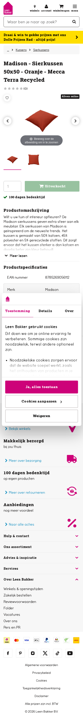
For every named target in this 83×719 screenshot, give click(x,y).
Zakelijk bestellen (17, 595)
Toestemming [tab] (17, 311)
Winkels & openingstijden (23, 589)
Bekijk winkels (20, 429)
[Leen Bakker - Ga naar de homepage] (8, 8)
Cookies (41, 680)
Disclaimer (41, 696)
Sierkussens (41, 50)
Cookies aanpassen (38, 401)
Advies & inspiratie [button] (20, 558)
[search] (41, 21)
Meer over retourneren (27, 492)
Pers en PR (12, 627)
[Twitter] (45, 653)
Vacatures (12, 614)
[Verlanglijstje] (7, 97)
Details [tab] (45, 311)
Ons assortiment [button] (18, 547)
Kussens (21, 50)
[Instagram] (32, 653)
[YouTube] (70, 653)
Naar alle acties (21, 524)
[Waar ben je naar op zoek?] (74, 21)
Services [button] (11, 568)
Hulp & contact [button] (16, 536)
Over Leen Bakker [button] (19, 579)
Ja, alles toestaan (41, 387)
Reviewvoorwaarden (20, 602)
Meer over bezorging (25, 461)
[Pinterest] (20, 653)
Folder (9, 608)
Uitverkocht (55, 186)
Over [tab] (69, 311)
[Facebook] (8, 653)
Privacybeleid (41, 672)
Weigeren (41, 416)
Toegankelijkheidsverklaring (41, 688)
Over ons (10, 621)
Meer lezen (18, 256)
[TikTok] (57, 653)
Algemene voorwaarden (41, 665)
